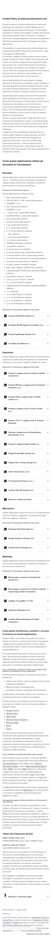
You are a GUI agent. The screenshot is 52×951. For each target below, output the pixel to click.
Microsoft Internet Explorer (17, 719)
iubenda (15, 922)
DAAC (10, 769)
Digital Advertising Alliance (36, 766)
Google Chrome (12, 710)
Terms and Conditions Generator (31, 930)
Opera (8, 728)
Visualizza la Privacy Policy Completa (38, 934)
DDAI (24, 769)
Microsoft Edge (12, 722)
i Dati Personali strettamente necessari (26, 923)
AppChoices (28, 790)
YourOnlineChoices (10, 763)
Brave (8, 725)
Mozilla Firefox (12, 713)
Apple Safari (11, 716)
